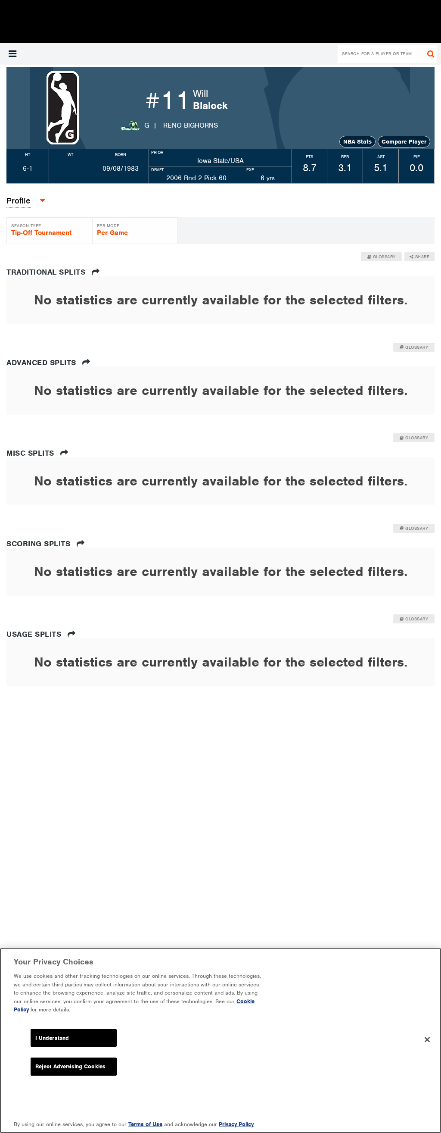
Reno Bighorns (190, 125)
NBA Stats (357, 141)
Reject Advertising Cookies (70, 1066)
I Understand (52, 1038)
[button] (12, 54)
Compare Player (404, 141)
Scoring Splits (39, 543)
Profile (18, 200)
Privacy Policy (236, 1124)
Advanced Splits (42, 362)
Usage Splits (35, 634)
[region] (220, 1040)
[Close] (427, 1039)
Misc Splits (31, 453)
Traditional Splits (47, 272)
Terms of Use (145, 1124)
